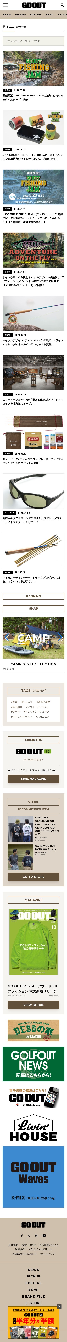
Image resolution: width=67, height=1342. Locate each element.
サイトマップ (47, 1253)
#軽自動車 (16, 707)
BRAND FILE (33, 1296)
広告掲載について (49, 1244)
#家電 (14, 702)
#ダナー (15, 711)
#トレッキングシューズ (36, 711)
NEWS (33, 1270)
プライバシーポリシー (40, 1249)
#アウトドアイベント (37, 707)
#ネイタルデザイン (21, 716)
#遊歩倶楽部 (43, 702)
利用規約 (20, 1249)
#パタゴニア (42, 716)
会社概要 (13, 1244)
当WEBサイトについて (24, 1253)
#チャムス (26, 702)
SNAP (49, 14)
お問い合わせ (28, 1244)
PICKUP (20, 14)
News (7, 14)
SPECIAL (36, 14)
